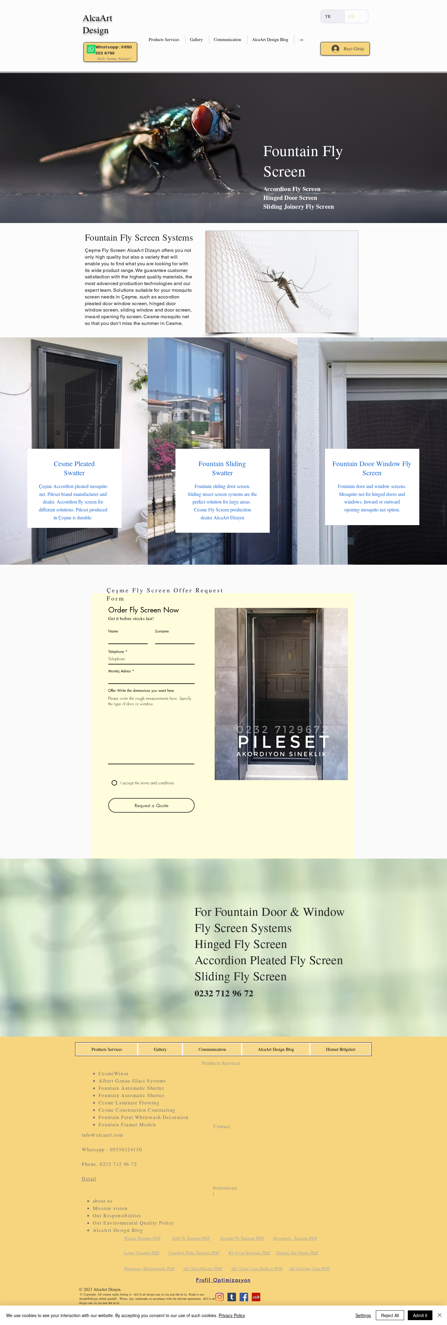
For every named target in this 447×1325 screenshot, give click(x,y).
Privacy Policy (232, 1315)
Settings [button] (363, 1315)
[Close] (439, 1315)
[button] (164, 39)
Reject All (390, 1315)
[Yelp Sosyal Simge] (256, 1297)
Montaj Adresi (119, 671)
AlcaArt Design (97, 23)
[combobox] (151, 678)
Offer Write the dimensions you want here (141, 690)
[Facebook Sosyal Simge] (244, 1297)
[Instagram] (219, 1297)
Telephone (116, 652)
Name (113, 631)
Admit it (420, 1315)
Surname (162, 631)
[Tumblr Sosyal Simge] (231, 1297)
